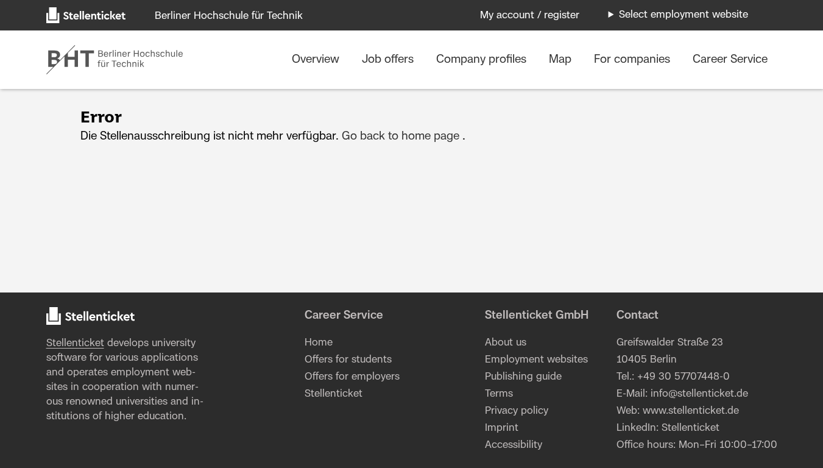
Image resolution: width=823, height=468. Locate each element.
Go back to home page (400, 136)
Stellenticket (75, 343)
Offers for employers (352, 376)
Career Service (730, 59)
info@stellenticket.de (699, 394)
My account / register (529, 15)
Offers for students (348, 359)
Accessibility (513, 445)
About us (505, 342)
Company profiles (482, 59)
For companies (633, 59)
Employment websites (536, 359)
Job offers (389, 59)
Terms (499, 394)
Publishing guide (523, 376)
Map (561, 59)
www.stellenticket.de (691, 411)
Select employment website (683, 15)
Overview (317, 59)
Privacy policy (516, 411)
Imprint (501, 428)
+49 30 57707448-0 (683, 376)
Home (319, 342)
